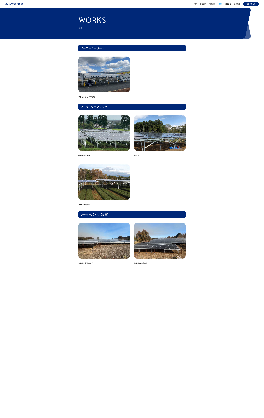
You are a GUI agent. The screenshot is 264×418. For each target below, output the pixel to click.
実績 (220, 4)
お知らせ (228, 4)
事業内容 (212, 4)
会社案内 (203, 4)
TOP (195, 4)
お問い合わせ (251, 4)
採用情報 (237, 4)
